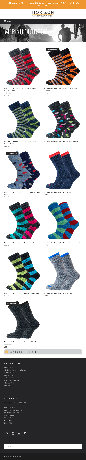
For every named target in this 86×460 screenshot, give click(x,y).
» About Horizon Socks (12, 378)
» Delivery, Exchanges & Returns (15, 370)
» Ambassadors (9, 372)
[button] (7, 21)
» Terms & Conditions (12, 380)
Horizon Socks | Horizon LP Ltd (12, 456)
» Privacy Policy (9, 383)
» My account (8, 385)
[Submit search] (79, 446)
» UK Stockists (9, 375)
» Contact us (8, 367)
